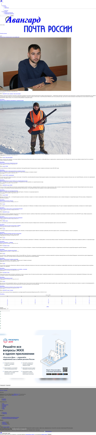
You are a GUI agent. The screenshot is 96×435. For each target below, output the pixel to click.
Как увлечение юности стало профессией (11, 36)
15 (75, 300)
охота (8, 93)
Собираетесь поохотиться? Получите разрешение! (13, 217)
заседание (5, 272)
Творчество (4, 423)
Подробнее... (2, 99)
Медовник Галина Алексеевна (6, 395)
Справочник (4, 413)
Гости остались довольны (8, 200)
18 (21, 302)
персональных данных (30, 434)
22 (75, 302)
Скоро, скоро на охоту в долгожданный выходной (13, 208)
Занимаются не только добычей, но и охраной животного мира (15, 180)
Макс (3, 403)
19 (35, 302)
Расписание (4, 412)
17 (7, 302)
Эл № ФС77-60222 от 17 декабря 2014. (19, 428)
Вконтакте (4, 405)
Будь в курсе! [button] (4, 11)
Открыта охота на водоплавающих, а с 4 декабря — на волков (15, 269)
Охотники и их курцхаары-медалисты (11, 190)
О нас (5, 6)
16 (89, 300)
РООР (7, 166)
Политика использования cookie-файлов (10, 418)
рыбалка (11, 93)
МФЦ (4, 220)
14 (61, 300)
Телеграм (5, 390)
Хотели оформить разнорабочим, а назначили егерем (14, 100)
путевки (11, 290)
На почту (2, 390)
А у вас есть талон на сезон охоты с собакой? (12, 225)
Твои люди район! (17, 93)
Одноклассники (5, 404)
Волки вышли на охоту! (8, 278)
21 (61, 302)
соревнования (11, 175)
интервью (5, 245)
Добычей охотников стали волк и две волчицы (12, 233)
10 (7, 300)
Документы (6, 7)
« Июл (47, 306)
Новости (1, 36)
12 (35, 300)
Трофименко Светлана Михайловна (7, 394)
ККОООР (5, 93)
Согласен (49, 434)
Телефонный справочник (9, 13)
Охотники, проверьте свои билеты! (10, 250)
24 (7, 303)
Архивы (1, 307)
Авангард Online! (6, 426)
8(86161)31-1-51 (15, 395)
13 (48, 300)
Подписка (4, 399)
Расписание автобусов (8, 12)
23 (89, 302)
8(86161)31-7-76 (17, 394)
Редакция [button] (4, 5)
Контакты (6, 10)
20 (48, 302)
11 (21, 300)
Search (12, 15)
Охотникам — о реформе (8, 242)
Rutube (3, 408)
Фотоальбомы (5, 424)
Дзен (3, 407)
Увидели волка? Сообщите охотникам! (11, 259)
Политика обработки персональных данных (10, 417)
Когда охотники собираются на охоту (11, 163)
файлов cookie (44, 434)
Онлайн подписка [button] (3, 33)
